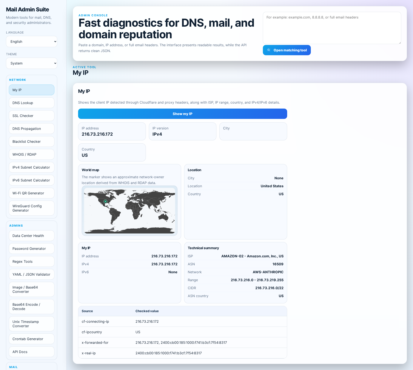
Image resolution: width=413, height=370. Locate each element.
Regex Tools (22, 261)
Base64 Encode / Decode (26, 306)
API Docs (19, 352)
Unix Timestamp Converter (25, 324)
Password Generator (29, 249)
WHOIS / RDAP (24, 154)
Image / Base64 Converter (25, 289)
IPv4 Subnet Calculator (31, 167)
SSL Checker (22, 116)
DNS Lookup (22, 103)
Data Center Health (28, 236)
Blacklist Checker (26, 142)
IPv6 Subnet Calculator (31, 180)
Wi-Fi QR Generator (28, 193)
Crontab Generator (27, 339)
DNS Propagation (26, 129)
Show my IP (182, 114)
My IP (17, 90)
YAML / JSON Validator (31, 274)
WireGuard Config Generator (27, 208)
